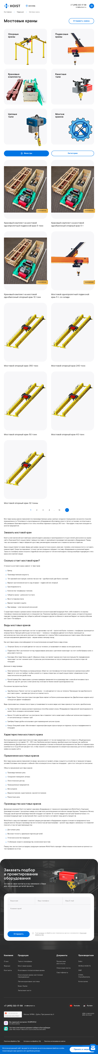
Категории (73, 153)
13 (59, 510)
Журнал (7, 966)
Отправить (19, 934)
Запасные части (24, 990)
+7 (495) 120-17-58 (78, 5)
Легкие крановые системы (29, 981)
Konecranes (83, 981)
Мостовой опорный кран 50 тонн (20, 434)
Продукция (20, 12)
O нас (6, 961)
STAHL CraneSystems (84, 976)
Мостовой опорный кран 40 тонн (67, 434)
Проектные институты (61, 962)
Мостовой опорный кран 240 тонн (68, 366)
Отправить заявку (81, 21)
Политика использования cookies (54, 1041)
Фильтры (28, 153)
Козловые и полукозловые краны (31, 970)
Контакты (8, 970)
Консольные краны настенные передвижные (30, 976)
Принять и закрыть (82, 1049)
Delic (80, 961)
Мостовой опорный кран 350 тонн (21, 366)
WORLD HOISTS (84, 966)
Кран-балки (22, 986)
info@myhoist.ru (81, 7)
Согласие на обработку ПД (32, 1041)
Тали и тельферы (25, 961)
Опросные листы (64, 968)
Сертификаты (62, 972)
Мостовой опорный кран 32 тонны (21, 503)
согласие (41, 933)
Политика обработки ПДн (12, 1041)
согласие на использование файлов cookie (46, 1048)
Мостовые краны (34, 12)
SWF (80, 970)
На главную (8, 12)
